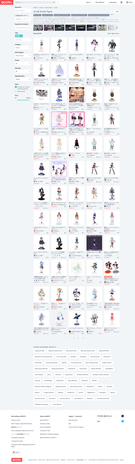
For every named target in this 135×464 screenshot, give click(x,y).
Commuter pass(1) (40, 398)
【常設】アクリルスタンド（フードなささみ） (41, 79)
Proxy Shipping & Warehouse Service (22, 430)
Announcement (73, 420)
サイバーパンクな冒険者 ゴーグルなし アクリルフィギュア (41, 203)
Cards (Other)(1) (57, 404)
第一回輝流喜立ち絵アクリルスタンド (111, 129)
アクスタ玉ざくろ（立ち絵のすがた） (41, 129)
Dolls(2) (100, 386)
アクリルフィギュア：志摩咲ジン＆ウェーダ (111, 55)
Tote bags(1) (102, 392)
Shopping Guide (45, 423)
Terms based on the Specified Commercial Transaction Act (104, 459)
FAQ (70, 423)
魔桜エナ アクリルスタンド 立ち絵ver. (111, 228)
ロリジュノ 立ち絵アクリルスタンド (41, 304)
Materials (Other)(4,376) (55, 350)
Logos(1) (37, 392)
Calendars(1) (70, 392)
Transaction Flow (45, 430)
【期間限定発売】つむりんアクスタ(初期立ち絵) (41, 277)
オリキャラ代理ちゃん (75, 277)
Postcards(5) (83, 368)
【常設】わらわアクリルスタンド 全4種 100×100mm (58, 178)
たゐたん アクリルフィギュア (94, 277)
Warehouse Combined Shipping (49, 434)
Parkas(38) (83, 356)
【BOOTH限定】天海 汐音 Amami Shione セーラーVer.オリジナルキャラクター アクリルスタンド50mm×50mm (112, 304)
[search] (54, 2)
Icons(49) (73, 356)
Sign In (88, 2)
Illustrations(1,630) (71, 350)
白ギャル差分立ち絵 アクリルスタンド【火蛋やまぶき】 (58, 104)
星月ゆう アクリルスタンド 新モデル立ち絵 (58, 328)
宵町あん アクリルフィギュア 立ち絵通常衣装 (111, 203)
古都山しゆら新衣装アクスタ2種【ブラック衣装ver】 (76, 129)
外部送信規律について (81, 459)
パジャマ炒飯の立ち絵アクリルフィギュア (58, 154)
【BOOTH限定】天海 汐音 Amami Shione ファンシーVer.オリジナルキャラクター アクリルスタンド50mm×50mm (41, 329)
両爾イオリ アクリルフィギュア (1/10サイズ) (58, 55)
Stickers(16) (38, 362)
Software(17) (107, 356)
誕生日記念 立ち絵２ (110, 153)
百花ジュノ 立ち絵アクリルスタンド (58, 304)
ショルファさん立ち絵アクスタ (76, 55)
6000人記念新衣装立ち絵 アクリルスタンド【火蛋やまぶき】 (76, 104)
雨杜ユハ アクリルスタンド (94, 129)
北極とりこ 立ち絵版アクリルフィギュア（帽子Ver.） (94, 79)
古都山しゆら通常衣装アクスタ (58, 129)
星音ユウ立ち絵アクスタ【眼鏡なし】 (110, 104)
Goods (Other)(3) (72, 380)
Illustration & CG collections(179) (43, 356)
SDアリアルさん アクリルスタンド (94, 328)
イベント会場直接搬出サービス (20, 434)
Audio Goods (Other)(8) (41, 368)
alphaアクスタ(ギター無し (111, 178)
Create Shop (113, 2)
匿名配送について (16, 427)
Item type (18, 68)
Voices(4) (37, 380)
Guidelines (63, 459)
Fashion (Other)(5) (96, 368)
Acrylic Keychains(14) (51, 362)
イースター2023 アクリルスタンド (94, 203)
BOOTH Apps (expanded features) (21, 423)
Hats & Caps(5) (39, 374)
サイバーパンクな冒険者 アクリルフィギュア (58, 252)
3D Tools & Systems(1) (103, 398)
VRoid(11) (64, 362)
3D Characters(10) (76, 362)
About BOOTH (99, 2)
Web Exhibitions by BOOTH (48, 437)
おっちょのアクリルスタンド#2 (41, 252)
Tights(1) (112, 392)
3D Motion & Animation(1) (41, 404)
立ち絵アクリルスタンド (110, 328)
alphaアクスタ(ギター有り (94, 178)
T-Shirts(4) (58, 374)
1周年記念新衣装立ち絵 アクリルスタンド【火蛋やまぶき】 (76, 80)
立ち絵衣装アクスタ (92, 303)
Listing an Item (15, 420)
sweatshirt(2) (90, 386)
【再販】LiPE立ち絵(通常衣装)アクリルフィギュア (58, 277)
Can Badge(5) (109, 368)
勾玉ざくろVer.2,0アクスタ (58, 202)
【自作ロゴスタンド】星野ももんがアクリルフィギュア (41, 154)
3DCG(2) (94, 380)
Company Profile (32, 459)
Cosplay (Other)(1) (49, 392)
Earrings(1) (109, 386)
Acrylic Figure (48, 7)
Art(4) (49, 374)
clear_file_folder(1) (65, 398)
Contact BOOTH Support (76, 427)
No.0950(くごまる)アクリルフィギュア (41, 55)
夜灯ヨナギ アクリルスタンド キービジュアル (76, 203)
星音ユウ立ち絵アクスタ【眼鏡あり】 (93, 104)
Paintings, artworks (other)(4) (101, 374)
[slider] (16, 100)
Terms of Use (41, 459)
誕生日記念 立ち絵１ (93, 153)
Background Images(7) (58, 368)
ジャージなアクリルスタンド (76, 328)
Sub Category (19, 52)
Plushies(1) (90, 398)
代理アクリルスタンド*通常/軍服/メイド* (76, 178)
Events (17, 60)
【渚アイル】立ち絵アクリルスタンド (58, 228)
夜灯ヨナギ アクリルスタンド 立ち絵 (76, 228)
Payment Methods (45, 427)
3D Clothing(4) (48, 380)
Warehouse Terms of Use (52, 459)
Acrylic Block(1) (78, 398)
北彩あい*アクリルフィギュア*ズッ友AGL (94, 228)
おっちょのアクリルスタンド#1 (41, 178)
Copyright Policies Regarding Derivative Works (23, 445)
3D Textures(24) (94, 356)
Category (18, 44)
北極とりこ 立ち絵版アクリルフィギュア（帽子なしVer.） (111, 80)
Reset (111, 14)
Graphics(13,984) (39, 350)
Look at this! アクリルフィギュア (41, 228)
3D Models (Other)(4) (83, 374)
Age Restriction (20, 76)
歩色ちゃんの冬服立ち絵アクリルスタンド (111, 252)
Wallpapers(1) (91, 392)
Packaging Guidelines (17, 437)
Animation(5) (71, 368)
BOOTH (35, 7)
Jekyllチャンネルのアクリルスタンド (41, 104)
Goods (41, 7)
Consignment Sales (17, 441)
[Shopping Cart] (121, 2)
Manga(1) (60, 392)
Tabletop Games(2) (60, 386)
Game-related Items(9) (91, 362)
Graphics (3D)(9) (106, 362)
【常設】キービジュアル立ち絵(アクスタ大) (58, 79)
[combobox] (35, 2)
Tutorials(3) (84, 380)
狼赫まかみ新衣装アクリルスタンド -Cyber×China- (111, 279)
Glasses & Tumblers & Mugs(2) (43, 386)
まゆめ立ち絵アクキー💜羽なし (94, 252)
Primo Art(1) (52, 398)
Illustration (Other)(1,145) (87, 350)
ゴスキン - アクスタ (74, 153)
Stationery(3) (60, 380)
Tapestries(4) (69, 374)
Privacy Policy (71, 459)
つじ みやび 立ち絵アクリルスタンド (76, 252)
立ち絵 (55, 7)
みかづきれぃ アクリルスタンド (94, 55)
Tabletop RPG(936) (104, 350)
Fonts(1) (81, 392)
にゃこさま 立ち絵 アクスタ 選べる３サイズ (76, 304)
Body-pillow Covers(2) (76, 386)
